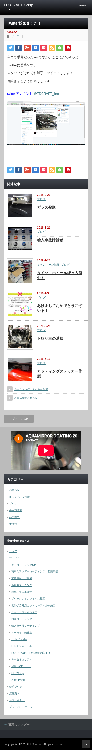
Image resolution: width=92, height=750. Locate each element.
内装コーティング (21, 618)
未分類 (13, 524)
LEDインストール (21, 646)
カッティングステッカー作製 (31, 389)
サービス (14, 558)
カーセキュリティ (21, 659)
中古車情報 (15, 510)
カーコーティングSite (23, 564)
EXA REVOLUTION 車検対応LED (30, 652)
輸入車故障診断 (50, 240)
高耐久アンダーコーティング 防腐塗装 (34, 571)
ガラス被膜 (46, 207)
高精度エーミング (21, 585)
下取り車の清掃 (50, 338)
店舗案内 (14, 693)
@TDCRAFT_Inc (46, 94)
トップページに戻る (18, 418)
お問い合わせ (17, 700)
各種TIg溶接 (18, 680)
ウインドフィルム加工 (24, 612)
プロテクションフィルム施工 (28, 598)
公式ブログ (15, 686)
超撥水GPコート (21, 666)
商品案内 (14, 517)
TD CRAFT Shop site (31, 744)
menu (82, 5)
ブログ (15, 36)
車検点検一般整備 (21, 578)
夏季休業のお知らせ (26, 398)
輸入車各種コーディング (25, 625)
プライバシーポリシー (22, 706)
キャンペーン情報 (48, 264)
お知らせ (14, 490)
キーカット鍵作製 (21, 632)
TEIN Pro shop (19, 639)
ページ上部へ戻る (86, 744)
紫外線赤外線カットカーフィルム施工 (33, 605)
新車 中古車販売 (21, 591)
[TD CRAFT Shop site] (22, 8)
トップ (13, 551)
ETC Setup (17, 673)
